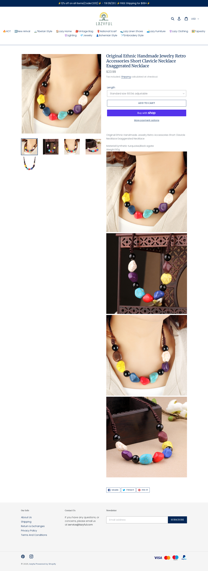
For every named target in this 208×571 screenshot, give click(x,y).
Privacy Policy (29, 530)
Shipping (126, 76)
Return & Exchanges (33, 526)
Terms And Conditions (34, 535)
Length (111, 87)
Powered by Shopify (46, 563)
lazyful (32, 563)
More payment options (146, 120)
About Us (26, 517)
